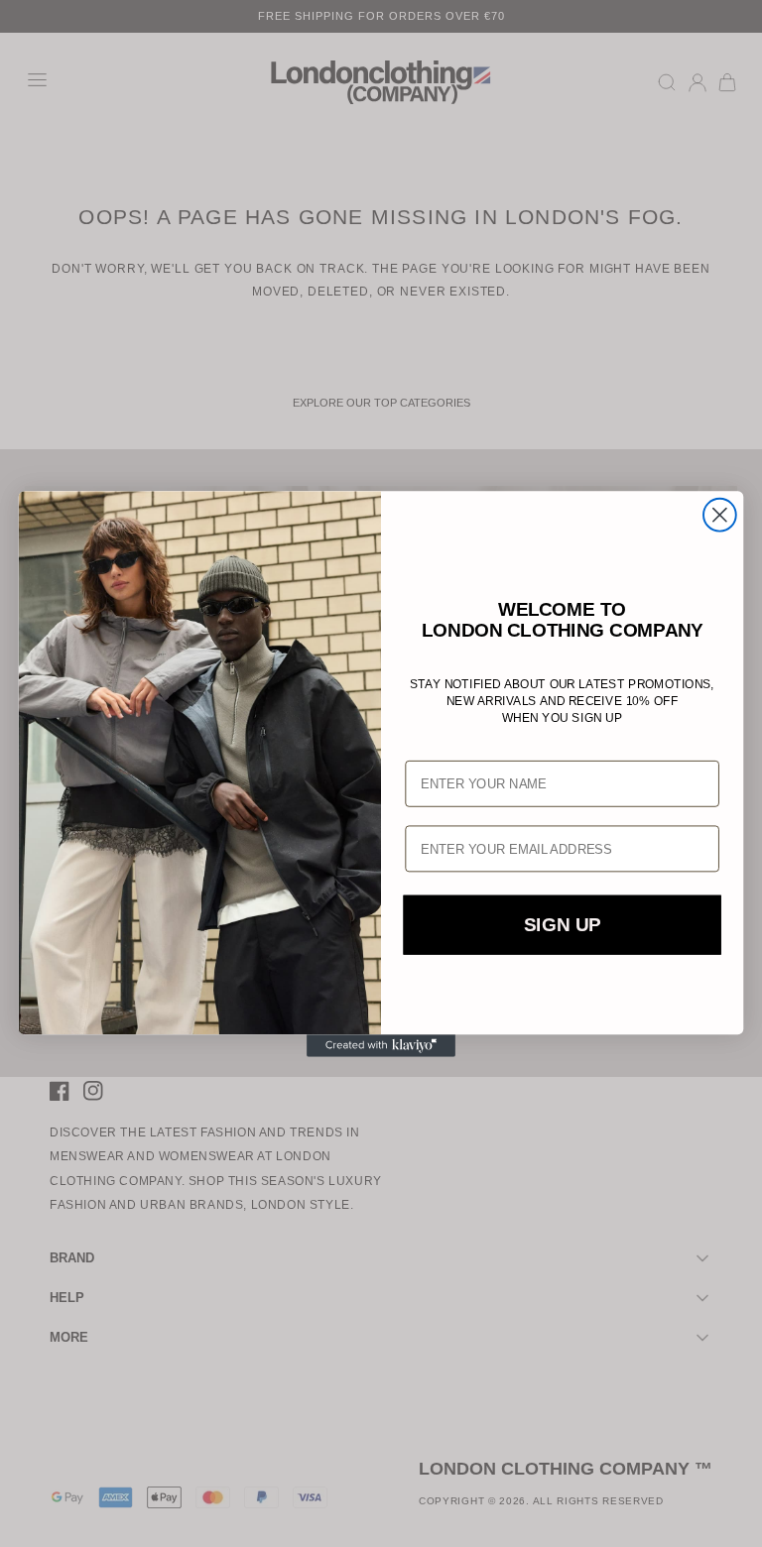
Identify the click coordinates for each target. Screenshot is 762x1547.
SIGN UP (562, 924)
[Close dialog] (719, 514)
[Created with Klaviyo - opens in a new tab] (381, 1045)
